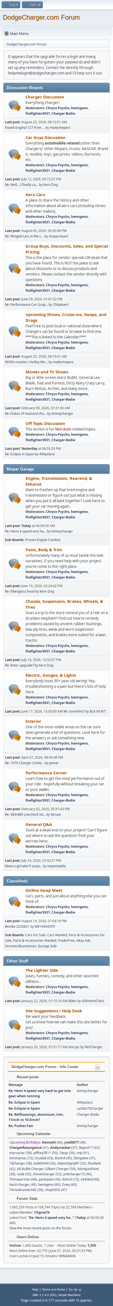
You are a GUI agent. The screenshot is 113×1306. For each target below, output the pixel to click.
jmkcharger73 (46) (77, 1174)
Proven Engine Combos (43, 539)
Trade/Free (66, 940)
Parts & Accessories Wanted (34, 940)
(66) (52, 1142)
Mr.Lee (56, 814)
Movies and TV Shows (47, 371)
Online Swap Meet (44, 890)
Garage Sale (47, 946)
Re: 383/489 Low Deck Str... (25, 814)
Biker (73, 1001)
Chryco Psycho (57, 108)
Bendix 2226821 (17, 926)
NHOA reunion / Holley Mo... (26, 362)
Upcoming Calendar (33, 1134)
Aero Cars (35, 194)
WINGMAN (67, 1256)
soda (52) (24, 1174)
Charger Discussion (45, 97)
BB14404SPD (45, 926)
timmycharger (62, 413)
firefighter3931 (38, 113)
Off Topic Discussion (45, 423)
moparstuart (58, 236)
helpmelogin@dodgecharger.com (36, 73)
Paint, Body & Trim (44, 549)
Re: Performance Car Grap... (26, 304)
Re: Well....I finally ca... (21, 184)
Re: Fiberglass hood (20, 591)
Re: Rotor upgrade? (20, 665)
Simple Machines (69, 1295)
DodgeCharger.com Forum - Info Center (45, 1067)
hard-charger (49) (22, 1184)
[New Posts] (15, 106)
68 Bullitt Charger (30, 1168)
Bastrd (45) (63, 1158)
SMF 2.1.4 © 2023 (44, 1295)
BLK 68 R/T (98, 711)
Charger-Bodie (63, 113)
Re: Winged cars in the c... (24, 236)
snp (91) (83, 1152)
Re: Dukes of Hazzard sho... (25, 413)
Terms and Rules (53, 1289)
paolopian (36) (50, 1179)
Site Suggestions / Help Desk (54, 1010)
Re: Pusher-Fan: (21, 1125)
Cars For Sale (35, 935)
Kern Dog (50, 184)
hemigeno (79, 108)
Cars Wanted (57, 935)
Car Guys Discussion (46, 137)
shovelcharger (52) (47, 1174)
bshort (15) (70, 1179)
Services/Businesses (20, 946)
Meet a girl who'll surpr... (23, 866)
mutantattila (56, 866)
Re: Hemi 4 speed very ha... (25, 531)
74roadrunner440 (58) (26, 1189)
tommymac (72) (21, 1158)
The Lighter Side (42, 970)
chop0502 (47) (56, 1189)
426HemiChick (93, 1001)
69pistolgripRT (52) (71, 1163)
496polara (47, 454)
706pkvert (60, 304)
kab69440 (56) (45, 1163)
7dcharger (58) (20, 1163)
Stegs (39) (67, 1152)
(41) (29, 1147)
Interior (33, 721)
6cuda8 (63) (44, 1158)
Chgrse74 (42, 1212)
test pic (74, 1047)
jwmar (54, 763)
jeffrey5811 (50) (45, 1152)
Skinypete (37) (84, 1158)
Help (35, 1289)
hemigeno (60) (49, 1184)
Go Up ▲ (75, 1289)
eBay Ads (83, 940)
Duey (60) (69, 1184)
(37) (63, 1147)
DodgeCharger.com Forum (41, 17)
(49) (75, 1142)
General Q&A (39, 824)
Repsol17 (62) (89, 1147)
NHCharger (93, 1047)
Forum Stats (27, 1199)
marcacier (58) (20, 1152)
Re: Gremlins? (74, 711)
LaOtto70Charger (90, 1108)
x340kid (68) (90, 1179)
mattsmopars (60, 127)
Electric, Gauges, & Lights (51, 675)
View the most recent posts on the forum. (40, 1228)
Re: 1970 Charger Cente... (24, 763)
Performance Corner (46, 772)
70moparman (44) (23, 1179)
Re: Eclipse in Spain (19, 454)
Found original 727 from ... (25, 127)
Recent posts (27, 1077)
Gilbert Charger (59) (60, 1168)
